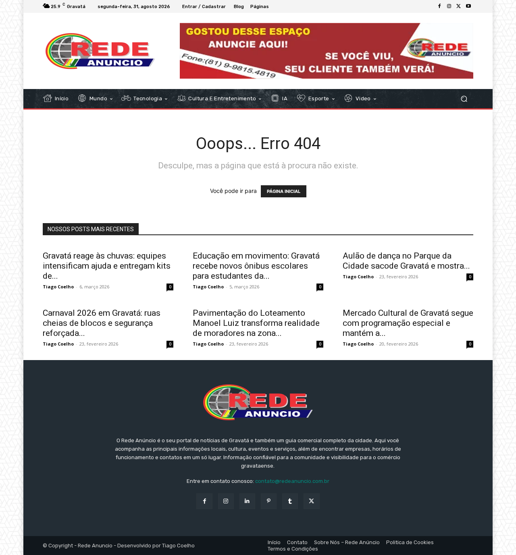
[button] (463, 98)
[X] (459, 6)
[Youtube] (468, 6)
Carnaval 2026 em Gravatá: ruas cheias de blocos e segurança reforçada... (101, 323)
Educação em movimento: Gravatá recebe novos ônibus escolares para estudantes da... (256, 266)
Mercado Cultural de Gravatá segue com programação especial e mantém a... (408, 323)
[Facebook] (439, 6)
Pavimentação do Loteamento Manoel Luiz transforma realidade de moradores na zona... (256, 323)
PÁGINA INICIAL (283, 191)
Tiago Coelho (58, 287)
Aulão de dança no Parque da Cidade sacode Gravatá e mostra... (406, 261)
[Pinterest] (269, 501)
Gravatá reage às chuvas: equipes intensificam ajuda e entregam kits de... (107, 266)
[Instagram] (449, 6)
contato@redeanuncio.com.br (292, 481)
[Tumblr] (290, 501)
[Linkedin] (247, 501)
